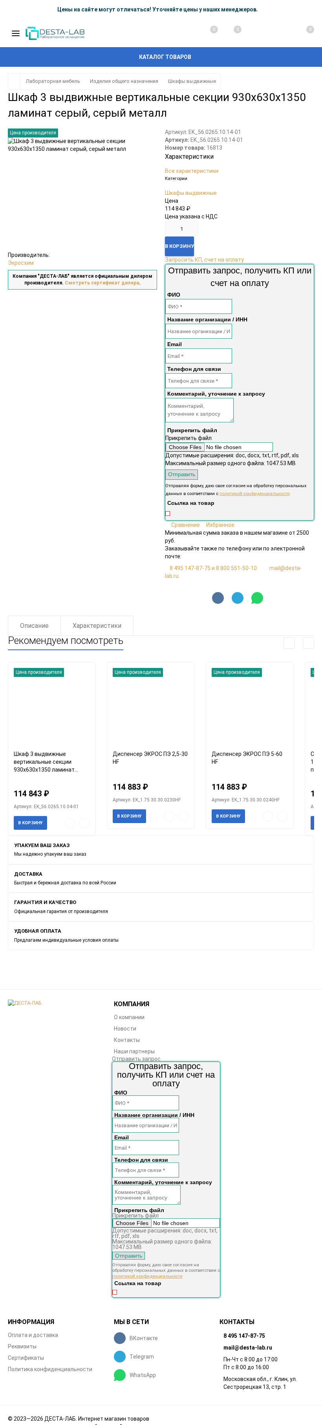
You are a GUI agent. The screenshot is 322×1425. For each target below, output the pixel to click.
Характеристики (97, 625)
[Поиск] (253, 33)
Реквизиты (22, 1346)
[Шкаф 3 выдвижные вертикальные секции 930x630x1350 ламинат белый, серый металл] (52, 706)
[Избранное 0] (230, 33)
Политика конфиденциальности (50, 1369)
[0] (301, 33)
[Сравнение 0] (206, 33)
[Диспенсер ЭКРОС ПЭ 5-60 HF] (250, 706)
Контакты (127, 1040)
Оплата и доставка (33, 1335)
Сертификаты (26, 1358)
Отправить (181, 474)
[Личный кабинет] (277, 33)
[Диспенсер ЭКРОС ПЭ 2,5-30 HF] (151, 706)
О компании (129, 1017)
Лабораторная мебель (53, 81)
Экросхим (21, 263)
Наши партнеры (134, 1051)
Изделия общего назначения (124, 81)
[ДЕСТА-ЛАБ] (55, 1003)
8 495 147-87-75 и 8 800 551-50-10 (213, 568)
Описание (34, 625)
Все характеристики (191, 171)
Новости (125, 1028)
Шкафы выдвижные (192, 81)
